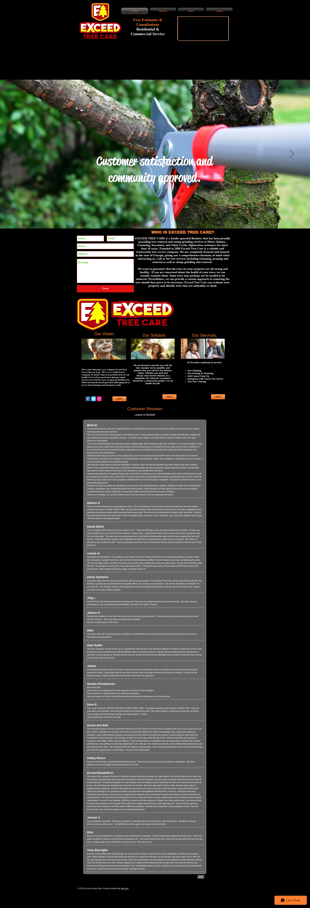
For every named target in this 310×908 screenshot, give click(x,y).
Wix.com (125, 888)
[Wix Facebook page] (87, 398)
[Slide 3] (152, 220)
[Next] (292, 154)
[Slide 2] (157, 220)
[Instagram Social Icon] (99, 398)
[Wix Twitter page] (93, 398)
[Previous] (18, 154)
